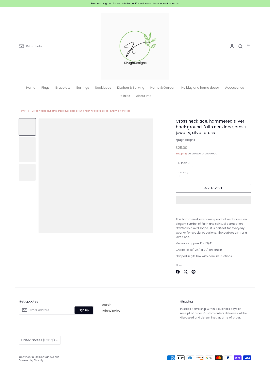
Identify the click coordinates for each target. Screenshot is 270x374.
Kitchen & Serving (130, 87)
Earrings (82, 87)
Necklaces (103, 87)
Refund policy (111, 311)
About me (143, 96)
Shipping (181, 153)
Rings (45, 87)
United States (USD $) (38, 340)
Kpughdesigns (185, 140)
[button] (213, 200)
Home (30, 87)
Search (106, 305)
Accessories (234, 87)
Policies (124, 96)
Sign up (84, 310)
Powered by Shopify (31, 360)
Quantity (183, 173)
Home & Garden (162, 87)
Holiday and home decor (200, 87)
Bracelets (62, 87)
